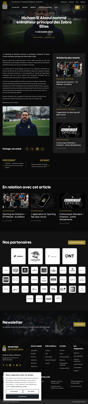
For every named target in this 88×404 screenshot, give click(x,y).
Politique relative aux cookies (19, 386)
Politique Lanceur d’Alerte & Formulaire (57, 387)
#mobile (71, 109)
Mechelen (27, 2)
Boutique (34, 363)
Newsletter (48, 357)
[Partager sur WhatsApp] (42, 149)
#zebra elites (50, 37)
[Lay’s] (15, 270)
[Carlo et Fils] (72, 279)
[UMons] (34, 279)
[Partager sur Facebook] (27, 149)
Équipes (25, 7)
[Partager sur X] (32, 149)
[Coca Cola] (6, 279)
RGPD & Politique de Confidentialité (77, 382)
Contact (47, 350)
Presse (47, 363)
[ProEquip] (63, 270)
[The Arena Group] (44, 279)
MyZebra (82, 2)
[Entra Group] (39, 298)
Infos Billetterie (78, 356)
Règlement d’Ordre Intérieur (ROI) (56, 382)
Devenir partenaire (76, 242)
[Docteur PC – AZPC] (25, 279)
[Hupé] (58, 298)
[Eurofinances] (34, 270)
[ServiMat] (82, 279)
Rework (83, 401)
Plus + (56, 7)
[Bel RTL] (63, 289)
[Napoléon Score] (35, 256)
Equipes (33, 354)
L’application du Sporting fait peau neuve (43, 215)
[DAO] (44, 270)
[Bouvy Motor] (53, 289)
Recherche (64, 2)
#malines (60, 79)
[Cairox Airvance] (44, 289)
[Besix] (34, 289)
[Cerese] (72, 270)
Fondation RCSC (65, 368)
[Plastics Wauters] (25, 289)
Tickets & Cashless (45, 7)
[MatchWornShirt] (15, 279)
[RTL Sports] (72, 289)
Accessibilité (77, 367)
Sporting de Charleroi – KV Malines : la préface (67, 83)
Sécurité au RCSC (76, 386)
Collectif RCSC (78, 364)
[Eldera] (18, 256)
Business (71, 2)
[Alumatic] (25, 270)
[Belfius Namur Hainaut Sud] (82, 270)
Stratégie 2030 (64, 357)
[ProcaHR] (6, 289)
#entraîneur (38, 37)
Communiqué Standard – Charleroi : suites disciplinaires (68, 144)
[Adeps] (15, 289)
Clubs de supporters (77, 360)
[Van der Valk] (52, 256)
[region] (22, 386)
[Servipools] (63, 279)
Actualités (15, 7)
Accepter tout (22, 396)
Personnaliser (14, 391)
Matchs (33, 7)
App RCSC (34, 366)
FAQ (77, 2)
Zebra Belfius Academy (63, 364)
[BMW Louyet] (82, 289)
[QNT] (69, 256)
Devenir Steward (50, 360)
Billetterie (34, 360)
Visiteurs (76, 371)
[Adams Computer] (48, 298)
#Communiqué (62, 140)
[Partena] (6, 270)
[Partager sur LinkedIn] (37, 149)
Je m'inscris (79, 324)
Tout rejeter (31, 391)
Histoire (62, 350)
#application (61, 109)
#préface (69, 79)
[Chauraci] (53, 279)
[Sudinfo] (29, 298)
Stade (61, 354)
